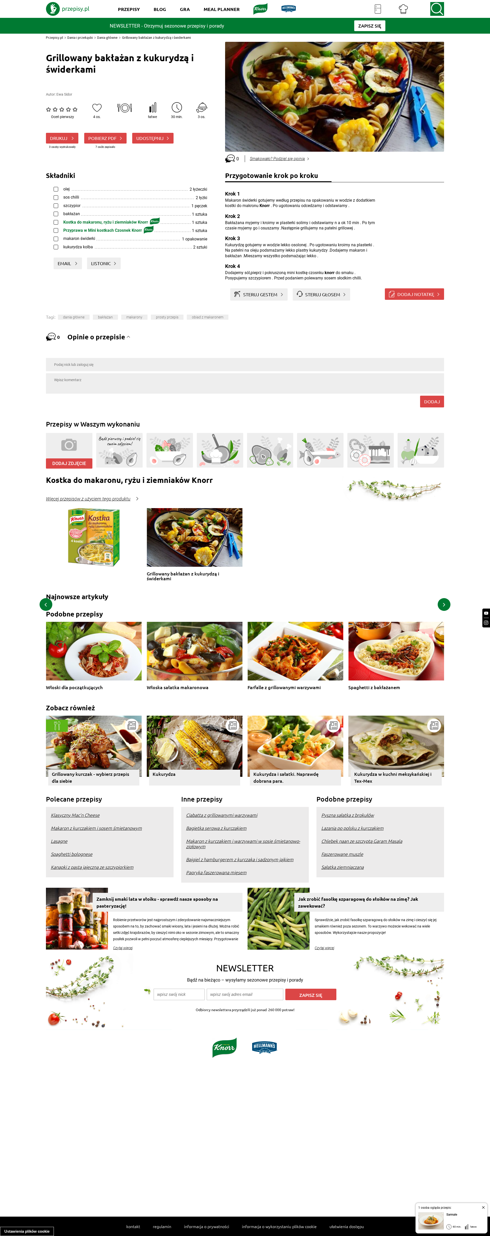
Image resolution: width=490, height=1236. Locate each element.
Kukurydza (164, 774)
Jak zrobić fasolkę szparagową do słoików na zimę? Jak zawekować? (358, 902)
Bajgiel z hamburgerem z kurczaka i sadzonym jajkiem (239, 859)
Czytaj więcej (123, 948)
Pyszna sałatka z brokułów (347, 815)
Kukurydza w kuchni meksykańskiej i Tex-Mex (393, 777)
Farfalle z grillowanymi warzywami (284, 687)
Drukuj (59, 138)
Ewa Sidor (64, 94)
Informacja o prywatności (206, 1226)
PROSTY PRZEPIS (167, 317)
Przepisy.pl (54, 37)
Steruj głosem (322, 294)
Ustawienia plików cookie (27, 1231)
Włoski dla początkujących (74, 687)
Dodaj (432, 401)
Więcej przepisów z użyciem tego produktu (88, 499)
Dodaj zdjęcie (69, 463)
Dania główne (107, 37)
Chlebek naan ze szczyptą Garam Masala (361, 841)
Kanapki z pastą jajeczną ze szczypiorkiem (92, 867)
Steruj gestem (260, 294)
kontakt (133, 1226)
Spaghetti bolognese (71, 854)
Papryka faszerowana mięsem (216, 872)
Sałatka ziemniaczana (342, 867)
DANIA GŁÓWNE (73, 317)
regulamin (162, 1226)
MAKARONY (134, 317)
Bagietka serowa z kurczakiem (216, 828)
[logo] (67, 9)
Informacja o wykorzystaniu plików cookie (279, 1226)
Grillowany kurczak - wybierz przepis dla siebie (90, 777)
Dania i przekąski (80, 37)
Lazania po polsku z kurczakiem (352, 828)
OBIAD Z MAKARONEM (207, 317)
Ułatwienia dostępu (346, 1226)
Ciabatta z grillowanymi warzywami (221, 815)
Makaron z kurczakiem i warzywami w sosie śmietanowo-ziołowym (243, 843)
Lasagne (59, 841)
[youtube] (486, 613)
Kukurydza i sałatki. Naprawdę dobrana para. (285, 777)
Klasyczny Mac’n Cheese (75, 815)
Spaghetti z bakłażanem (374, 687)
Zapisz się (310, 995)
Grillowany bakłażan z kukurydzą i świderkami (183, 576)
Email (65, 263)
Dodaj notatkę (415, 294)
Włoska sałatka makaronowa (178, 687)
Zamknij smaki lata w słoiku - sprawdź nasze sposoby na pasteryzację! (157, 902)
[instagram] (486, 622)
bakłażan (105, 317)
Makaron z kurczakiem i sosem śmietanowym (96, 828)
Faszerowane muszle (342, 854)
